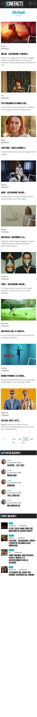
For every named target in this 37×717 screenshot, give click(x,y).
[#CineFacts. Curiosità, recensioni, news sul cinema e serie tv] (14, 5)
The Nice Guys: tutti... (10, 420)
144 (19, 439)
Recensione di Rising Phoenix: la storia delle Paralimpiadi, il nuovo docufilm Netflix (18, 381)
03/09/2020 (5, 143)
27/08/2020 (5, 232)
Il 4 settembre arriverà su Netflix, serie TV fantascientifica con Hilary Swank (17, 197)
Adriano (3, 229)
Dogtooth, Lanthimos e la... (13, 237)
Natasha (4, 185)
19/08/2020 (5, 415)
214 (23, 442)
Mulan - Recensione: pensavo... (15, 53)
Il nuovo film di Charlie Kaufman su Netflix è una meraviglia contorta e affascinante (18, 108)
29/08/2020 (5, 187)
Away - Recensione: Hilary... (13, 192)
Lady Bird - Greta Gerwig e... (14, 147)
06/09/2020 (5, 49)
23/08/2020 (5, 326)
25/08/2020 (5, 279)
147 (13, 442)
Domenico (4, 276)
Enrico (3, 46)
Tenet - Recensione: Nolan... (13, 284)
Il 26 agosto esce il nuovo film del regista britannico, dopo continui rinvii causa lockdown (16, 290)
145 (25, 439)
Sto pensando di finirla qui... (14, 103)
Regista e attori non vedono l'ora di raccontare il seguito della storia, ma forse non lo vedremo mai (17, 426)
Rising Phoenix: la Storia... (13, 375)
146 (31, 439)
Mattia (3, 140)
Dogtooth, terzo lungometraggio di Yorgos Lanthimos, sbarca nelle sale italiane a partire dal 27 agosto (17, 243)
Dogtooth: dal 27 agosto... (13, 331)
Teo (2, 95)
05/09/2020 (5, 98)
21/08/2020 (5, 370)
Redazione (4, 323)
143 (14, 439)
